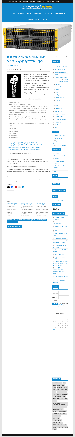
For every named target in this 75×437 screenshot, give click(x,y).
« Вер (53, 329)
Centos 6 (58, 385)
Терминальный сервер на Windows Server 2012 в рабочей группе (60, 263)
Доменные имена (60, 116)
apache (60, 383)
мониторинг (56, 416)
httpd (66, 389)
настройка (56, 418)
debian (54, 387)
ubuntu (58, 398)
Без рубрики (58, 111)
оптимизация (57, 420)
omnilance (59, 394)
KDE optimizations (60, 254)
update (66, 398)
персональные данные (59, 425)
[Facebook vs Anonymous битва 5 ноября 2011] (28, 209)
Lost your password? (61, 305)
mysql (65, 392)
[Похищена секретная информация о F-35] (14, 209)
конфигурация (57, 413)
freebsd (57, 89)
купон (64, 413)
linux (57, 92)
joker (17, 69)
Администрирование (12, 1)
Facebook (66, 387)
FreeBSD (57, 389)
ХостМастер (62, 407)
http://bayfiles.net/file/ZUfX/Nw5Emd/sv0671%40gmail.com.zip (25, 145)
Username (55, 293)
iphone (54, 392)
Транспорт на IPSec (60, 238)
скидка (55, 427)
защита (55, 411)
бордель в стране (37, 219)
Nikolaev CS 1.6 (58, 138)
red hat (54, 396)
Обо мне (57, 1)
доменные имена (58, 409)
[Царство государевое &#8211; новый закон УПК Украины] (43, 209)
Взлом (45, 219)
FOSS (54, 389)
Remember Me (64, 303)
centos (54, 385)
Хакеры (15, 222)
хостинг (60, 427)
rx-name (59, 396)
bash (64, 383)
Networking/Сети (60, 97)
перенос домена (58, 422)
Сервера (63, 145)
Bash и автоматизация (63, 80)
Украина (9, 222)
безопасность (27, 219)
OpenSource (64, 394)
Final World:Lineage (60, 69)
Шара (56, 124)
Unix (57, 103)
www (57, 105)
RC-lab (20, 1)
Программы (32, 1)
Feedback (56, 153)
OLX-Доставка (59, 231)
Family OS (58, 87)
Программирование (60, 119)
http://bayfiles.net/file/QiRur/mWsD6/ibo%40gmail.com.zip (24, 149)
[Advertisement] (60, 354)
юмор (56, 127)
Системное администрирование (59, 404)
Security (58, 100)
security (64, 396)
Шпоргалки (25, 1)
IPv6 (58, 392)
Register (60, 307)
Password (54, 297)
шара (66, 427)
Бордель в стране (26, 69)
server (54, 398)
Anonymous (9, 219)
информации (62, 411)
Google (62, 389)
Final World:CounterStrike (62, 66)
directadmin (59, 387)
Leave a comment (45, 69)
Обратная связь (50, 1)
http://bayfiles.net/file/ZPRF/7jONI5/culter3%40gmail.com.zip (24, 143)
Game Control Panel (41, 1)
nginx (54, 394)
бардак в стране (17, 219)
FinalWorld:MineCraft (60, 72)
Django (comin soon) (59, 135)
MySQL (57, 95)
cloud (63, 385)
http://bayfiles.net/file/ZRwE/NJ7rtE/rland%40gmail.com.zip (24, 147)
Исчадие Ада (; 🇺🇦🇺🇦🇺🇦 (37, 6)
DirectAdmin (59, 84)
